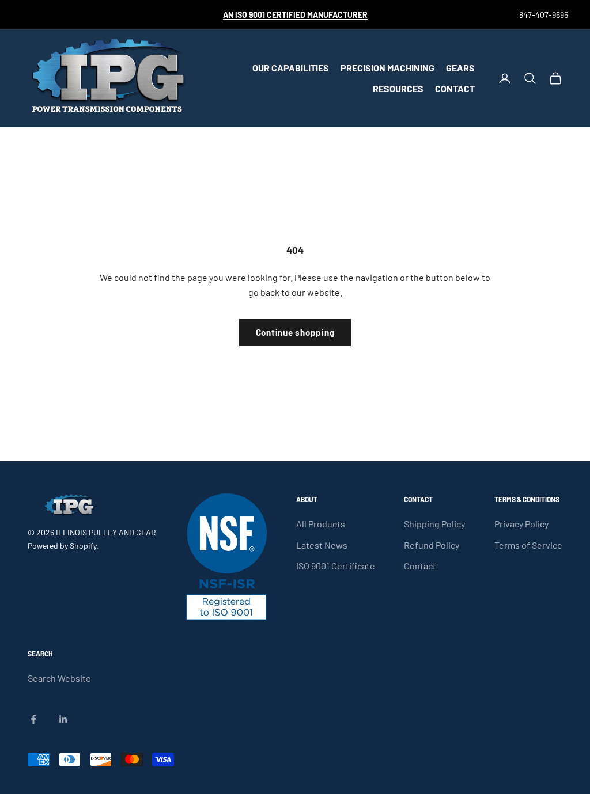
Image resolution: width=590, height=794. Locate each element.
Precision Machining (387, 67)
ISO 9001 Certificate (335, 565)
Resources (398, 88)
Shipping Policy (434, 523)
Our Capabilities (290, 67)
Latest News (321, 545)
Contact (455, 88)
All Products (320, 523)
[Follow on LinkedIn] (63, 719)
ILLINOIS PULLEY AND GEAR (106, 532)
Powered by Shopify (62, 545)
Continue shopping (295, 332)
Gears (460, 67)
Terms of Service (528, 545)
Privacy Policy (521, 523)
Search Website (59, 678)
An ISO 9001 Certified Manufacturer (295, 15)
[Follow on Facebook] (33, 719)
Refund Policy (431, 545)
